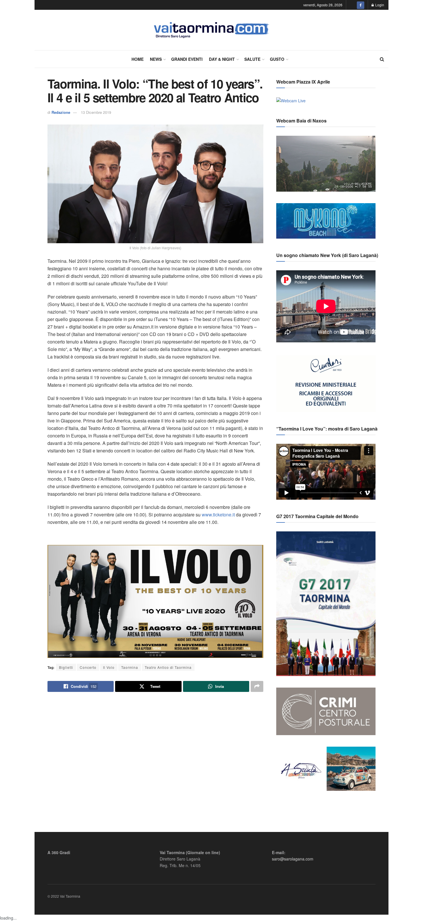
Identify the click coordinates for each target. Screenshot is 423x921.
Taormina (129, 667)
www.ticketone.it (218, 514)
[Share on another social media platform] (257, 686)
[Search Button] (382, 59)
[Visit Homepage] (211, 30)
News (156, 59)
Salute (252, 59)
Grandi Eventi (187, 59)
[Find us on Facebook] (360, 5)
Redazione (61, 112)
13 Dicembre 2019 (96, 112)
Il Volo (109, 667)
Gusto (277, 59)
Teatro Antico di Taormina (168, 667)
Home (138, 59)
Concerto (88, 667)
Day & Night (222, 59)
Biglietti (66, 667)
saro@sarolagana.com (292, 859)
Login (379, 4)
